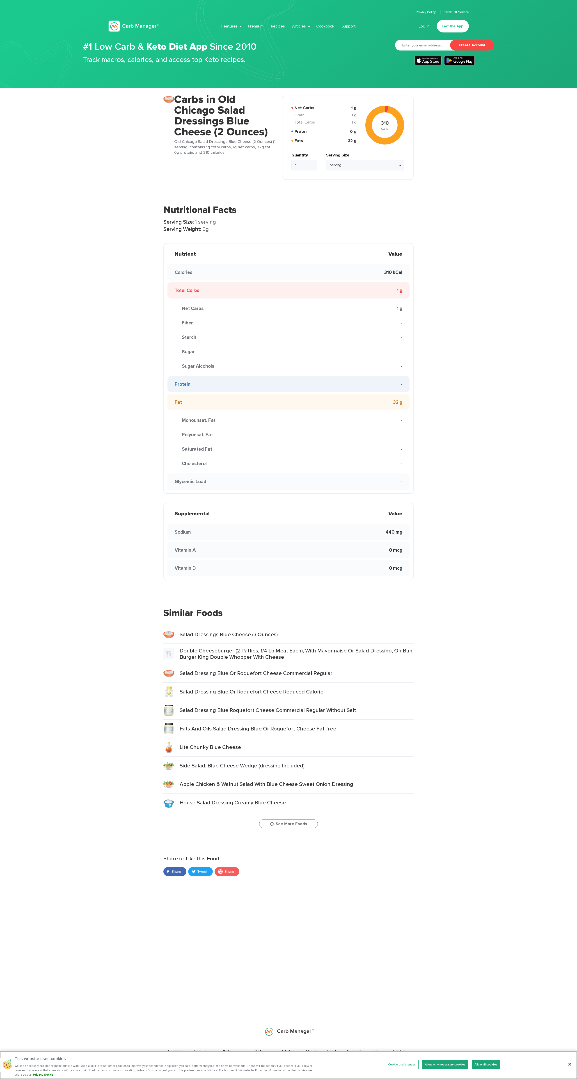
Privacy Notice (43, 1074)
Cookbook (325, 26)
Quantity (299, 155)
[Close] (570, 1064)
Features (229, 26)
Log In (424, 26)
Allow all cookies (485, 1064)
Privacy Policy (426, 12)
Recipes (278, 26)
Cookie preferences (402, 1064)
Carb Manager (133, 26)
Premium (256, 26)
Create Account (472, 45)
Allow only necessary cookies (445, 1064)
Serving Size (337, 155)
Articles (299, 26)
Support (348, 26)
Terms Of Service (456, 12)
